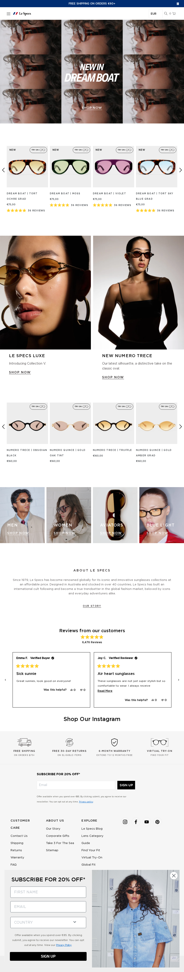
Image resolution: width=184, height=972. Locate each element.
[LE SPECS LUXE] (45, 292)
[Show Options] (74, 921)
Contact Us (19, 836)
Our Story (92, 606)
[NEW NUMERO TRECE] (138, 292)
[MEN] (22, 515)
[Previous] (3, 170)
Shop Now (18, 533)
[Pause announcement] (178, 4)
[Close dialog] (174, 876)
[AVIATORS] (115, 515)
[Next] (180, 170)
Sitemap (52, 850)
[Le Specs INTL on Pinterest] (157, 821)
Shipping (17, 843)
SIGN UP (126, 785)
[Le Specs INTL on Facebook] (135, 821)
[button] (165, 14)
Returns (16, 850)
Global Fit (88, 864)
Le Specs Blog (92, 828)
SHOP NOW (20, 372)
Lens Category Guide (92, 840)
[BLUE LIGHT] (161, 515)
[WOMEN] (68, 515)
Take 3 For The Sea (60, 843)
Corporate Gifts (57, 836)
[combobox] (39, 922)
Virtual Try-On (91, 857)
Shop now (92, 108)
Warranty (17, 857)
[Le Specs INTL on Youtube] (146, 821)
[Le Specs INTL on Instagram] (125, 821)
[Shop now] (92, 71)
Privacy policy (86, 802)
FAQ (14, 864)
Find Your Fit (90, 850)
